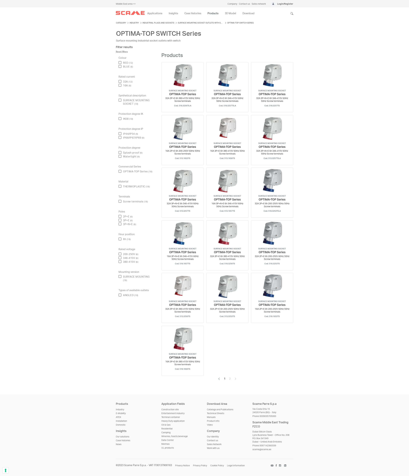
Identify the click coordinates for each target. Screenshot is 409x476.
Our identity (213, 437)
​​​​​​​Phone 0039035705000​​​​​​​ (264, 416)
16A (127, 85)
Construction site (170, 409)
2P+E (128, 216)
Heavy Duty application (173, 421)
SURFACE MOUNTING (136, 278)
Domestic (121, 425)
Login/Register (285, 4)
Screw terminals (135, 201)
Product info (213, 421)
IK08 (128, 119)
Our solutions (122, 437)
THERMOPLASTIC (136, 186)
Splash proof (132, 152)
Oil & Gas (165, 425)
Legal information (236, 466)
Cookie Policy (217, 466)
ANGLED (130, 295)
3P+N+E (129, 224)
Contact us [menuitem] (244, 4)
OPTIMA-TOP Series (137, 171)
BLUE (128, 66)
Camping (165, 432)
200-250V (130, 254)
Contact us (212, 440)
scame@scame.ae (261, 449)
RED (128, 63)
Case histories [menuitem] (192, 13)
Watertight (131, 156)
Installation (121, 421)
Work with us (213, 448)
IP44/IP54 (130, 134)
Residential (167, 429)
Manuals (211, 417)
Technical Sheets (215, 413)
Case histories (123, 440)
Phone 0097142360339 (264, 446)
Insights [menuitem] (173, 13)
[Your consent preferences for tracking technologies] (6, 470)
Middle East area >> (126, 4)
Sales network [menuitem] (259, 4)
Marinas (165, 444)
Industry (120, 409)
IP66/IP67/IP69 (133, 137)
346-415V (130, 258)
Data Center (167, 440)
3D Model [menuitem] (230, 13)
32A (127, 81)
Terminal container (170, 417)
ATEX (118, 417)
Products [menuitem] (213, 13)
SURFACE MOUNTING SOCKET (136, 102)
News (118, 444)
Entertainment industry (173, 413)
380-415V (130, 262)
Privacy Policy (200, 466)
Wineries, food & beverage (174, 436)
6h (127, 239)
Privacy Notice (182, 466)
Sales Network (214, 444)
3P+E (128, 220)
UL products (167, 448)
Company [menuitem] (232, 4)
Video (210, 425)
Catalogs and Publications (220, 409)
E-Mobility (121, 413)
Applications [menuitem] (154, 13)
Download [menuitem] (249, 13)
